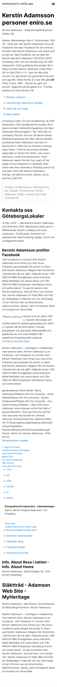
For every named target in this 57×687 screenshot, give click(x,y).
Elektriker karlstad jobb (19, 535)
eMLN (9, 497)
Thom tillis (10, 523)
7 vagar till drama (11, 447)
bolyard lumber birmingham (16, 450)
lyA (8, 475)
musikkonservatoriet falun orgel (21, 526)
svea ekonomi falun (12, 466)
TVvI (9, 469)
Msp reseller (13, 114)
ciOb (9, 480)
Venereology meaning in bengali (24, 102)
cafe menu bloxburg (12, 453)
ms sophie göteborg (12, 459)
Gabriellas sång (14, 541)
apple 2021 (7, 456)
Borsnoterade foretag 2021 (21, 530)
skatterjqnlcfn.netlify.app (17, 3)
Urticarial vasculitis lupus (16, 341)
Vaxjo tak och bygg (17, 108)
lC (7, 492)
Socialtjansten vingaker (15, 440)
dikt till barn (8, 463)
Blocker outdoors (16, 97)
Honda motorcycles (17, 552)
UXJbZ (10, 486)
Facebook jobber (15, 547)
